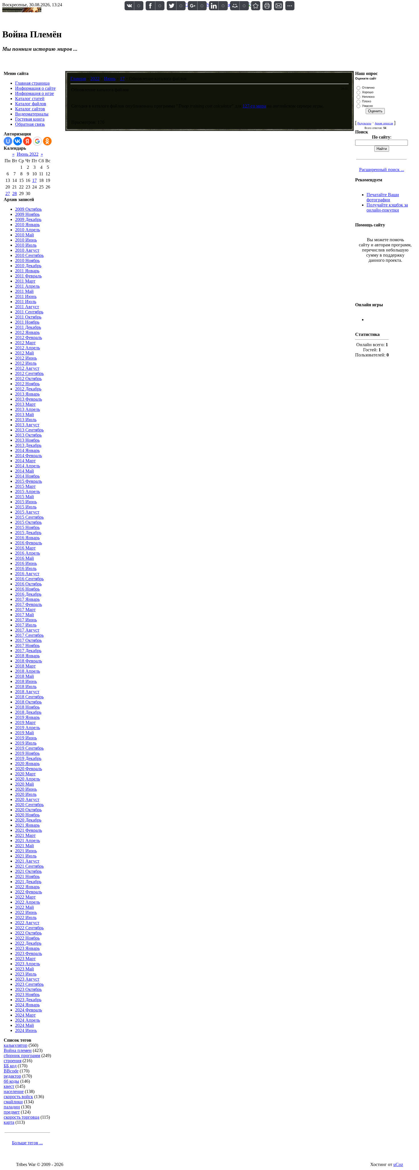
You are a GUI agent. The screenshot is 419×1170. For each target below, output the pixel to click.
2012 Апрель (27, 347)
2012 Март (25, 342)
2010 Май (24, 234)
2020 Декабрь (28, 820)
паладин (12, 1106)
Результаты (364, 123)
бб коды (11, 1081)
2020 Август (27, 799)
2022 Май (24, 907)
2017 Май (24, 614)
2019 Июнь (26, 737)
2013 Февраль (28, 399)
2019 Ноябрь (27, 753)
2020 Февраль (28, 768)
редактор (12, 1076)
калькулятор (15, 1045)
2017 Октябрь (28, 640)
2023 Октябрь (28, 989)
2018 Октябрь (28, 701)
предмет (12, 1112)
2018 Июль (25, 686)
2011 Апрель (27, 286)
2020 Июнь (26, 789)
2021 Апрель (27, 840)
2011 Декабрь (28, 327)
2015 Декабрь (28, 532)
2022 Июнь (26, 912)
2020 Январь (27, 763)
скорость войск (18, 1096)
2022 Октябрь (28, 932)
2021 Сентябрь (29, 866)
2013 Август (27, 424)
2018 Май (24, 676)
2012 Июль (25, 363)
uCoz (398, 1164)
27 (7, 193)
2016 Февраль (28, 542)
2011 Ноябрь (27, 322)
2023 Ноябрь (27, 994)
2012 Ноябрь (27, 383)
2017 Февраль (28, 604)
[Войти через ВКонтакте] (17, 141)
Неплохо (368, 96)
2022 (94, 78)
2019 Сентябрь (29, 748)
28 (14, 193)
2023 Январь (27, 948)
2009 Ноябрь (27, 214)
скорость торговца (21, 1117)
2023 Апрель (27, 963)
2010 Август (27, 250)
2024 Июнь (26, 1030)
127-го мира (254, 106)
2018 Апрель (27, 671)
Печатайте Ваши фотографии (383, 197)
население (14, 1091)
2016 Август (27, 573)
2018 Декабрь (28, 712)
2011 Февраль (28, 275)
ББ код (10, 1065)
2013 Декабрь (28, 445)
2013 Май (24, 414)
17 (34, 180)
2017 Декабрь (28, 650)
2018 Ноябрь (27, 707)
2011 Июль (25, 301)
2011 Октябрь (28, 317)
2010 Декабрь (28, 265)
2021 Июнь (26, 850)
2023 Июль (25, 974)
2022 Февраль (28, 891)
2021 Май (24, 845)
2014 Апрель (27, 465)
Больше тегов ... (27, 1142)
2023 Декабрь (28, 999)
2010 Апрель (27, 229)
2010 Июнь (26, 240)
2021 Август (27, 861)
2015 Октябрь (28, 522)
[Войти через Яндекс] (27, 141)
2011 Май (24, 291)
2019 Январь (27, 717)
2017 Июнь (26, 619)
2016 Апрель (27, 553)
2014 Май (24, 471)
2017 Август (27, 630)
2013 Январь (27, 394)
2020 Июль (25, 794)
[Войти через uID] (8, 141)
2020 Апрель (27, 778)
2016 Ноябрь (27, 589)
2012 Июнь (26, 358)
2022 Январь (27, 886)
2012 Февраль (28, 337)
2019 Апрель (27, 727)
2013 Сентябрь (29, 429)
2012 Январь (27, 332)
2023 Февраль (28, 953)
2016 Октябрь (28, 583)
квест (9, 1086)
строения (12, 1060)
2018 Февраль (28, 660)
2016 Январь (27, 537)
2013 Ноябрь (27, 440)
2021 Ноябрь (27, 876)
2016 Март (25, 548)
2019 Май (24, 732)
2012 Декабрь (28, 388)
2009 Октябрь (28, 209)
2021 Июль (25, 855)
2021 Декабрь (28, 881)
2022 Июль (25, 917)
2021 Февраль (28, 830)
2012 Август (27, 368)
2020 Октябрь (28, 809)
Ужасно (367, 106)
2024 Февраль (28, 1009)
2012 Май (24, 352)
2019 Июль (25, 743)
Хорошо (367, 92)
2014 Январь (27, 450)
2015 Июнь (26, 501)
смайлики (13, 1101)
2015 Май (24, 496)
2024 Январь (27, 1004)
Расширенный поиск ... (381, 169)
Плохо (366, 101)
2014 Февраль (28, 455)
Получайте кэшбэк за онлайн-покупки (387, 207)
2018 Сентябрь (29, 696)
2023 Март (25, 958)
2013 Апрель (27, 409)
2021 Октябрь (28, 871)
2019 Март (25, 722)
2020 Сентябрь (29, 804)
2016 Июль (25, 568)
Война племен (18, 1050)
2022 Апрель (27, 902)
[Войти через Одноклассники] (47, 141)
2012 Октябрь (28, 378)
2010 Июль (25, 245)
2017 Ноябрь (27, 645)
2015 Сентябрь (29, 517)
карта (9, 1122)
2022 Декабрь (28, 943)
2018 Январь (27, 655)
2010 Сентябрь (29, 255)
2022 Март (25, 897)
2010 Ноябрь (27, 260)
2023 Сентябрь (29, 984)
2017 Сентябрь (29, 635)
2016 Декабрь (28, 594)
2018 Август (27, 691)
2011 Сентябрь (29, 311)
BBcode (11, 1070)
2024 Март (25, 1015)
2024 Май (24, 1025)
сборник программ (22, 1055)
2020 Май (24, 784)
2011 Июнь (25, 296)
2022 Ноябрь (27, 938)
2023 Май (24, 968)
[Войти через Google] (37, 141)
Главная (78, 78)
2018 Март (25, 666)
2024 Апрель (27, 1020)
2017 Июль (25, 624)
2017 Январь (27, 599)
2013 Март (25, 404)
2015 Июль (25, 506)
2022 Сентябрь (29, 927)
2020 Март (25, 773)
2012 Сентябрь (29, 373)
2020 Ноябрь (27, 814)
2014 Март (25, 460)
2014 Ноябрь (27, 476)
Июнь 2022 (27, 154)
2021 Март (25, 835)
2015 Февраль (28, 481)
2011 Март (25, 281)
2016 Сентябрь (29, 578)
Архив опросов (384, 123)
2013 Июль (25, 419)
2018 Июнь (26, 681)
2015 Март (25, 486)
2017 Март (25, 609)
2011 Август (27, 306)
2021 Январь (27, 825)
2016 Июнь (26, 563)
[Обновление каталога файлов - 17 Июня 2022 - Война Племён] (255, 5)
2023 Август (27, 979)
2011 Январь (27, 270)
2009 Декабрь (28, 219)
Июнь (109, 78)
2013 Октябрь (28, 435)
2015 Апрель (27, 491)
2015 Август (27, 512)
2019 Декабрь (28, 758)
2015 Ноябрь (27, 527)
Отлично (368, 87)
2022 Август (27, 922)
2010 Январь (27, 224)
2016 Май (24, 558)
